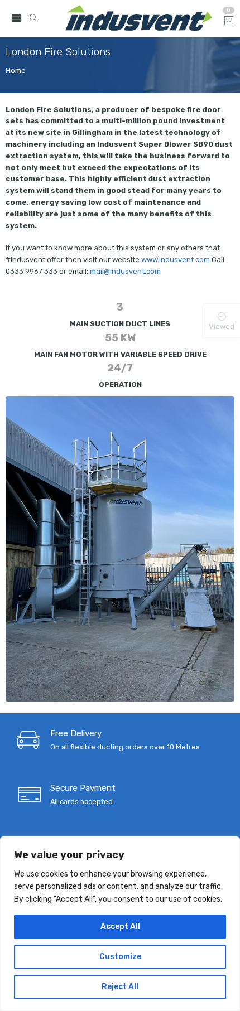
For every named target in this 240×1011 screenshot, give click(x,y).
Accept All (120, 926)
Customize (120, 956)
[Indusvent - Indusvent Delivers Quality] (139, 18)
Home (16, 70)
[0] (228, 21)
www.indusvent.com (175, 259)
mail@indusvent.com (125, 271)
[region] (120, 923)
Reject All (120, 986)
